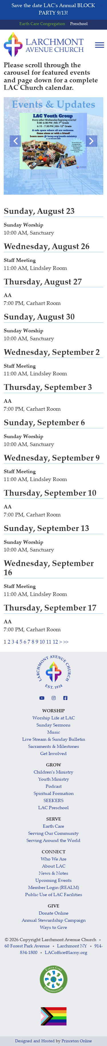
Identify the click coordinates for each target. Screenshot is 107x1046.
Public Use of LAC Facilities (53, 895)
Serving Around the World (53, 841)
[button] (15, 141)
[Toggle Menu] (99, 45)
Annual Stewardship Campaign (54, 920)
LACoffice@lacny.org (66, 953)
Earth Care (53, 826)
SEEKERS (53, 801)
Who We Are (53, 859)
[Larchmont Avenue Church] (44, 44)
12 (55, 642)
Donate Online (53, 913)
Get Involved (53, 754)
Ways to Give (53, 927)
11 (48, 642)
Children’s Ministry (53, 772)
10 (42, 642)
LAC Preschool (53, 808)
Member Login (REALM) (53, 888)
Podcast (54, 786)
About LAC (53, 866)
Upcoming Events (53, 880)
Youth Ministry (53, 779)
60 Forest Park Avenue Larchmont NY (46, 946)
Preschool (79, 24)
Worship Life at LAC (54, 718)
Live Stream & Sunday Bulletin (53, 739)
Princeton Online (77, 1041)
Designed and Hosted (35, 1041)
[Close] (102, 5)
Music (53, 732)
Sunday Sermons (53, 725)
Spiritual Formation (54, 793)
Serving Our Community (53, 833)
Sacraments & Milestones (53, 746)
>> (65, 642)
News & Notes (53, 873)
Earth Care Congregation (42, 24)
